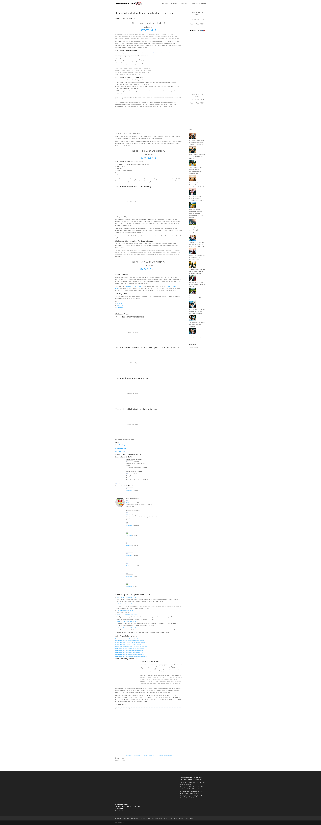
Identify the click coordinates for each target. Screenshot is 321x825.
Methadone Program (121, 445)
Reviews (129, 490)
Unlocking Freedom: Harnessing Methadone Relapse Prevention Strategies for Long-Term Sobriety (196, 213)
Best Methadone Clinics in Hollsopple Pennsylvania (129, 649)
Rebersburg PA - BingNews (127, 594)
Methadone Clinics (120, 448)
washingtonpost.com (122, 310)
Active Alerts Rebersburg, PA (124, 604)
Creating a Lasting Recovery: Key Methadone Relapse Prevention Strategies (197, 271)
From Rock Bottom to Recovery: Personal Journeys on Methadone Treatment (197, 185)
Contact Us (125, 818)
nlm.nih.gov (120, 305)
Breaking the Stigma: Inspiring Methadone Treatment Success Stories (196, 198)
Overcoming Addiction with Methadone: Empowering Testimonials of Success (197, 143)
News (193, 3)
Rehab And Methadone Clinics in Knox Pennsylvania (130, 639)
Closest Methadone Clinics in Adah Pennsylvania (129, 644)
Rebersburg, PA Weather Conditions (127, 615)
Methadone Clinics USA (165, 755)
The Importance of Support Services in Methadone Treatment (196, 324)
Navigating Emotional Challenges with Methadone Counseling (197, 298)
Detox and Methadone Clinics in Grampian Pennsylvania (131, 647)
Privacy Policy (135, 818)
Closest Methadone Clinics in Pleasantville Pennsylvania (131, 642)
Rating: (135, 490)
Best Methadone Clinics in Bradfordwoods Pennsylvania (131, 656)
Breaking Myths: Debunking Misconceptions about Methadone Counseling (197, 311)
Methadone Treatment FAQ (159, 818)
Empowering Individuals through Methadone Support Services (197, 284)
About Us (118, 818)
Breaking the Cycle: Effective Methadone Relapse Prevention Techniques (197, 258)
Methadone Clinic (120, 451)
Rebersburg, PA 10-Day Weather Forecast (128, 621)
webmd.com (120, 307)
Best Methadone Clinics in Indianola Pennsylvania (129, 652)
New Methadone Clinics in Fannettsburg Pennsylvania (130, 640)
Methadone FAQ (201, 3)
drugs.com (119, 303)
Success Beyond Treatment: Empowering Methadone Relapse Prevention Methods (197, 244)
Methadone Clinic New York (149, 755)
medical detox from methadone (134, 286)
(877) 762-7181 (149, 30)
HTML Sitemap (189, 818)
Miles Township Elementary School (126, 597)
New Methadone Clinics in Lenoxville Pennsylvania (129, 654)
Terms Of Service (145, 818)
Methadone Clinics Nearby (133, 755)
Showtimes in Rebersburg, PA (125, 610)
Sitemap (191, 129)
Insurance (174, 3)
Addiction (165, 3)
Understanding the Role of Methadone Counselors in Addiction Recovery (196, 338)
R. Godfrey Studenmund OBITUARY (126, 628)
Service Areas (184, 3)
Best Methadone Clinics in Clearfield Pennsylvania (129, 650)
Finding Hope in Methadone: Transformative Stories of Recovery (197, 156)
